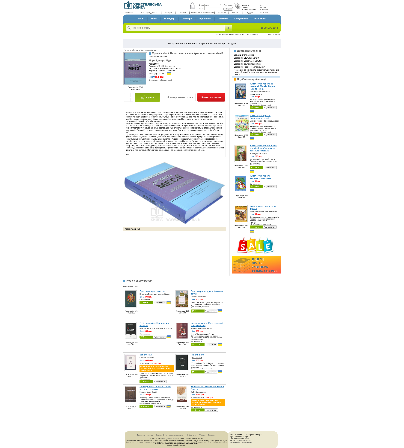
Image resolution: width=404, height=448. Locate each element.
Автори (168, 13)
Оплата (235, 13)
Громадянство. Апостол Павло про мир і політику (155, 387)
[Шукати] (228, 28)
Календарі (169, 18)
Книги (154, 18)
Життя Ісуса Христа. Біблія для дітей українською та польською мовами (263, 148)
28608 (156, 64)
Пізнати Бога (197, 354)
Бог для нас (146, 354)
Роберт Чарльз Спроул (201, 328)
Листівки (223, 18)
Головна (129, 13)
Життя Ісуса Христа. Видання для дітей (260, 116)
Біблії (141, 18)
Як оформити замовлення (202, 13)
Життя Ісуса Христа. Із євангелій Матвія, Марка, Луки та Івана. (263, 86)
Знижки (182, 13)
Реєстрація (228, 5)
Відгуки (250, 13)
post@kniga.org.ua (243, 440)
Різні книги (260, 18)
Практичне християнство (152, 291)
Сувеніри (187, 18)
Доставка (222, 13)
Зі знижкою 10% (198, 398)
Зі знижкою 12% (146, 363)
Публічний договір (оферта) (241, 442)
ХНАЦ (161, 66)
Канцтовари (241, 18)
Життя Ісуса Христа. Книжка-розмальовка (260, 177)
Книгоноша (170, 66)
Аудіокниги (205, 18)
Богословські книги (148, 50)
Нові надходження (149, 13)
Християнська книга (169, 438)
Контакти (264, 13)
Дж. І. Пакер (196, 358)
